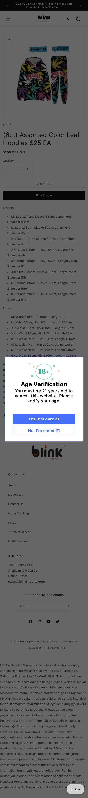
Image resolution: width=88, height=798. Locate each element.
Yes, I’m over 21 (44, 419)
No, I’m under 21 (44, 430)
